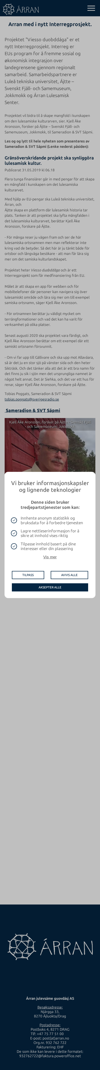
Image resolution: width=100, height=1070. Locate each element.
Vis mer (50, 557)
